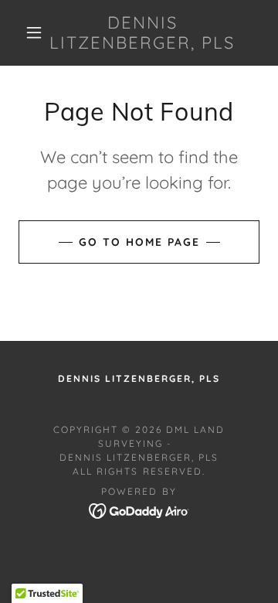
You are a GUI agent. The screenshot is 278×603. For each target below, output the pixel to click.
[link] (142, 32)
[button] (34, 32)
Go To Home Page (139, 242)
